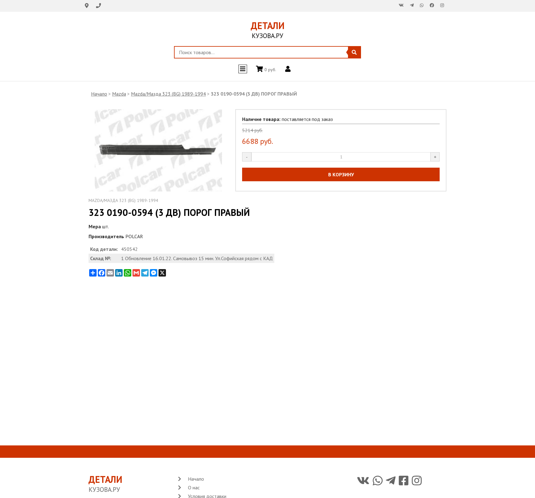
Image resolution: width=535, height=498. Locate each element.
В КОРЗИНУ (341, 174)
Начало (99, 94)
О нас (194, 487)
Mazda (119, 94)
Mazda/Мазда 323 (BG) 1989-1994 (168, 94)
